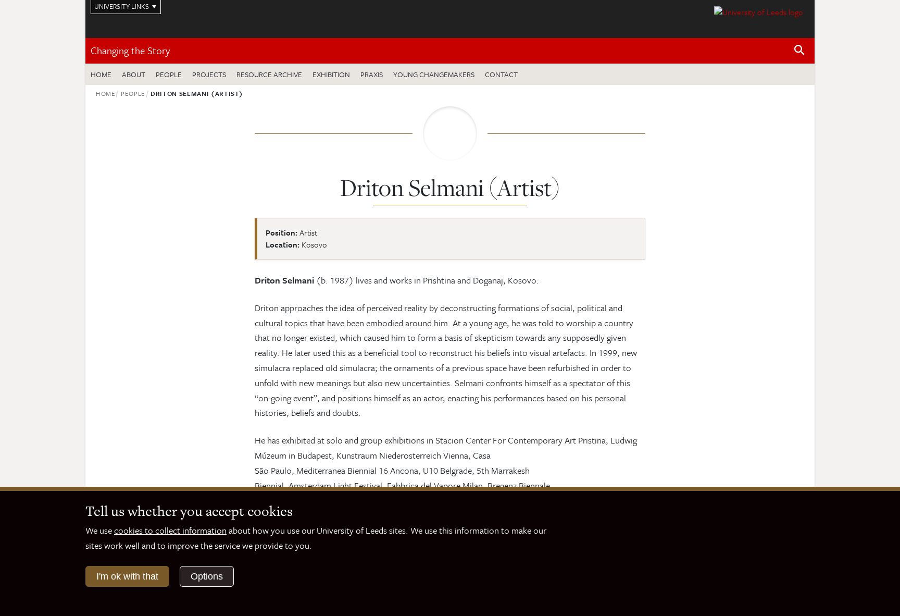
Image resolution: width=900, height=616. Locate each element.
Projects (209, 74)
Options (207, 576)
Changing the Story (130, 50)
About (133, 74)
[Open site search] (799, 50)
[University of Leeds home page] (758, 11)
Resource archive (269, 74)
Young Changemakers (433, 74)
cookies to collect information (170, 530)
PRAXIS (371, 74)
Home (101, 74)
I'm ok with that (127, 576)
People (169, 74)
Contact (501, 74)
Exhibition (331, 74)
